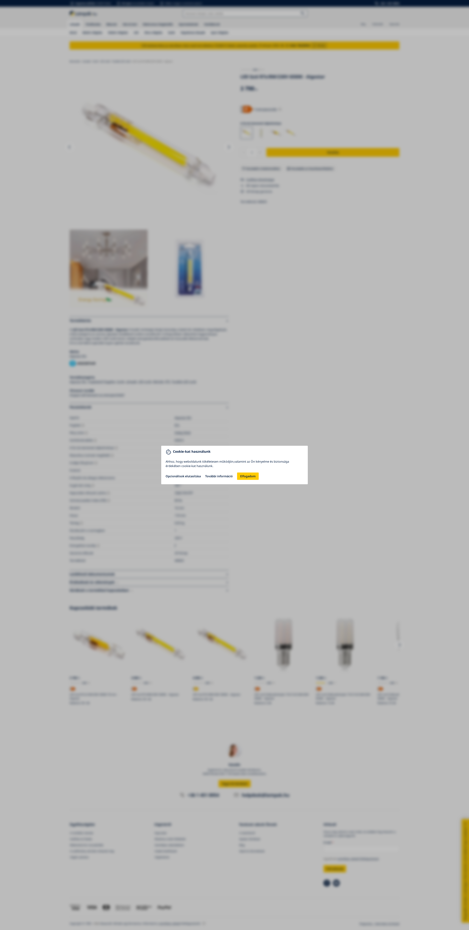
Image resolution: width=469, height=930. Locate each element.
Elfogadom (248, 476)
